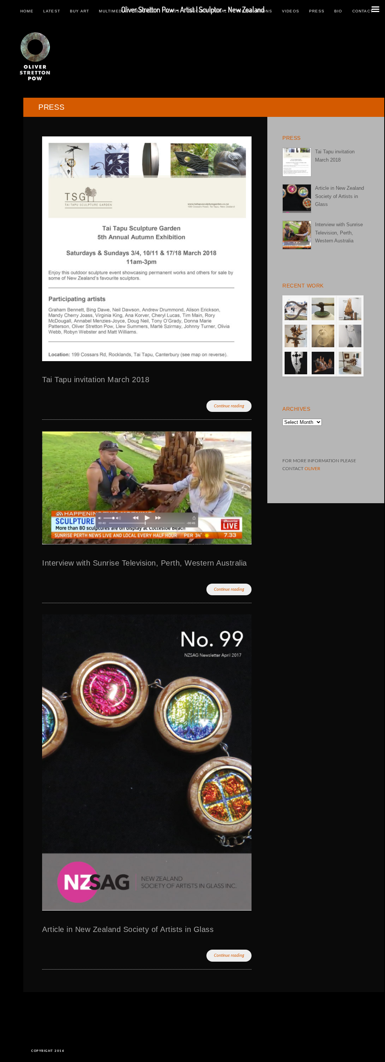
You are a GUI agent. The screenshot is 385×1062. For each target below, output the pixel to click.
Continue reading (229, 406)
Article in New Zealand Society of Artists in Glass (128, 929)
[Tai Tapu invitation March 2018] (296, 162)
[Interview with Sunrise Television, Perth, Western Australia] (296, 235)
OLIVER (312, 468)
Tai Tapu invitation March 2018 (95, 379)
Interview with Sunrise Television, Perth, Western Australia (144, 563)
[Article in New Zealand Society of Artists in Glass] (296, 198)
